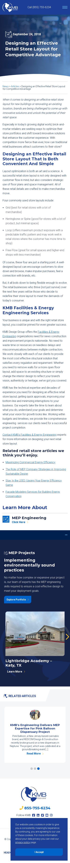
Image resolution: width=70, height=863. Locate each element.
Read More (34, 753)
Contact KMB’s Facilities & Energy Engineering (30, 434)
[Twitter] (42, 815)
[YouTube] (47, 815)
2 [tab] (35, 768)
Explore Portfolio (16, 599)
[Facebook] (33, 815)
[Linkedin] (38, 815)
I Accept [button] (39, 852)
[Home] (10, 7)
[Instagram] (51, 815)
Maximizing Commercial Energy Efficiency (30, 462)
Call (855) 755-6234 (39, 7)
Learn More (14, 671)
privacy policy (22, 842)
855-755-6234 (37, 808)
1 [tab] (31, 768)
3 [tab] (38, 768)
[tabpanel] (35, 735)
